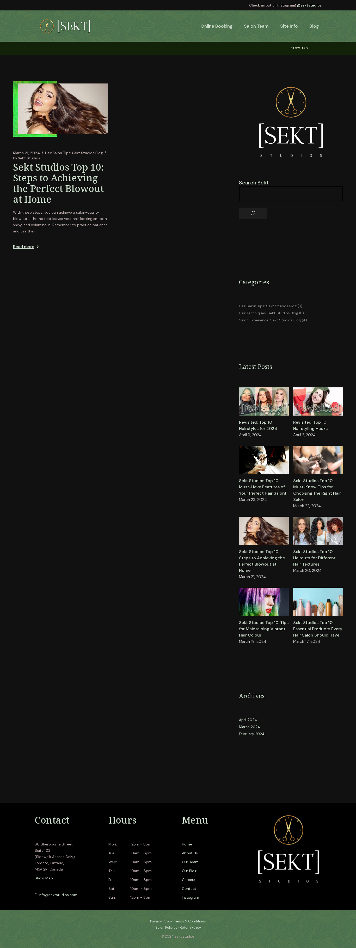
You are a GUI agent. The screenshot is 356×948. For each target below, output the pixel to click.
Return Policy (190, 927)
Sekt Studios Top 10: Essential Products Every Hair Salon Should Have (317, 629)
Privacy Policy (161, 921)
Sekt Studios (26, 158)
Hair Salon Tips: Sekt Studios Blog (74, 153)
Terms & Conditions (190, 921)
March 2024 (249, 726)
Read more (23, 246)
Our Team (190, 862)
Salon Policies (166, 927)
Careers (188, 879)
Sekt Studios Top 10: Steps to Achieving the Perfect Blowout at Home (58, 183)
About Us (190, 853)
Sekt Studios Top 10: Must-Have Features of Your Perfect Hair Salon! (262, 487)
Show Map (44, 878)
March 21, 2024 (26, 153)
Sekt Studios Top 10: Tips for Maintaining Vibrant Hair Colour (264, 629)
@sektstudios (309, 5)
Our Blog (189, 870)
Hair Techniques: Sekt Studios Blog (268, 313)
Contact (189, 888)
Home (187, 844)
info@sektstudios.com (58, 894)
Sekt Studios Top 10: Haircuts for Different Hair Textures (314, 558)
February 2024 (252, 733)
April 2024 (248, 719)
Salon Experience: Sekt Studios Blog (270, 320)
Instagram (190, 897)
